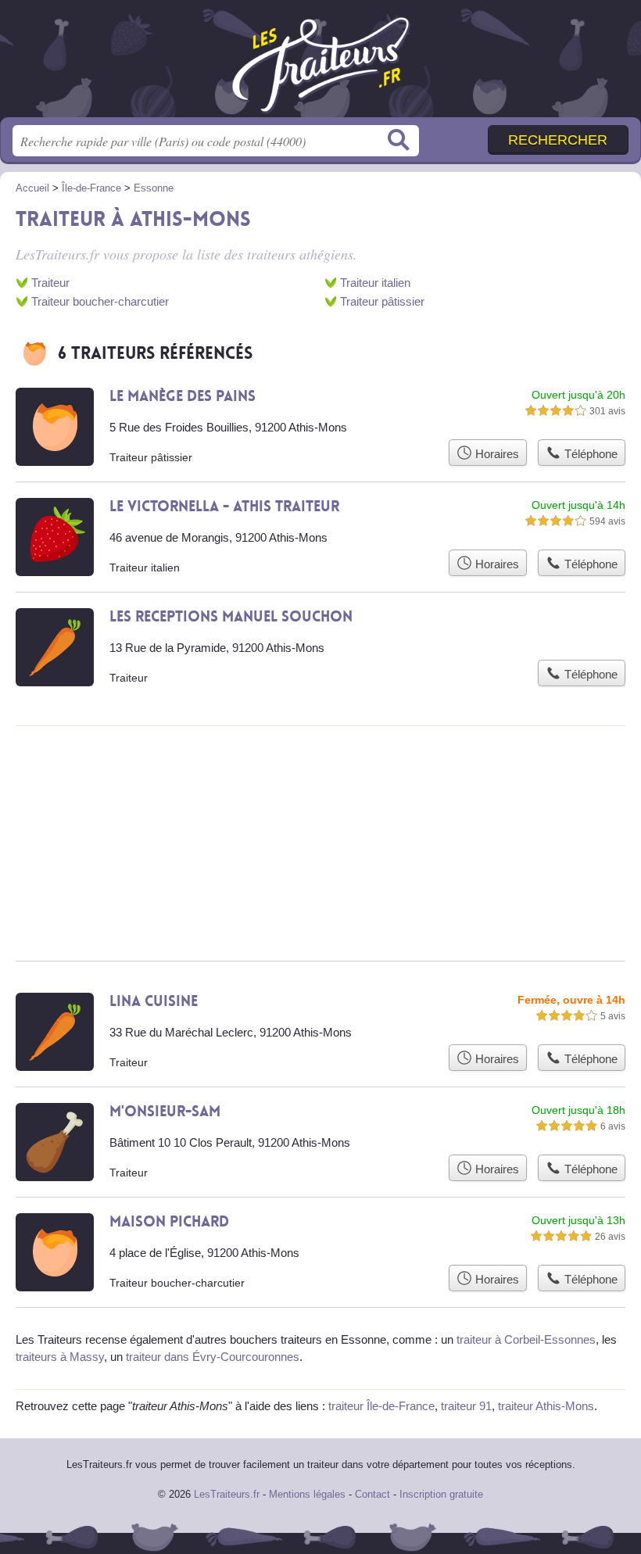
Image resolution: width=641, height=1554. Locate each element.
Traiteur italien (375, 282)
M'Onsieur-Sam (164, 1111)
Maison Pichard (169, 1221)
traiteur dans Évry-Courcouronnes (212, 1356)
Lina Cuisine (153, 1001)
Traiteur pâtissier (382, 301)
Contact (372, 1494)
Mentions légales (307, 1494)
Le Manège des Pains (182, 396)
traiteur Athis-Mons (546, 1406)
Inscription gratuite (441, 1494)
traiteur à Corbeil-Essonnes (526, 1339)
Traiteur (50, 282)
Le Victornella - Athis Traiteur (224, 506)
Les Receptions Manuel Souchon (231, 616)
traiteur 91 (466, 1406)
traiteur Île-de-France (381, 1406)
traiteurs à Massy (60, 1356)
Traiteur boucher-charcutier (100, 301)
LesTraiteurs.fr (320, 64)
